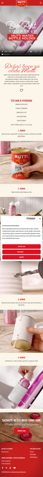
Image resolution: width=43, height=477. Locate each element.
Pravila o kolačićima (5, 464)
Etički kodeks (33, 454)
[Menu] (8, 3)
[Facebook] (2, 468)
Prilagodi (20, 252)
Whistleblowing (33, 457)
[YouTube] (14, 468)
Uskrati (21, 257)
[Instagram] (6, 468)
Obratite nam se (4, 452)
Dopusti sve (21, 246)
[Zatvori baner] (40, 218)
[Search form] (35, 3)
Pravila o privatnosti (5, 461)
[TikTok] (10, 468)
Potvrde (32, 452)
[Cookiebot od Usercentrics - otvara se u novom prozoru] (26, 218)
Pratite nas (22, 431)
